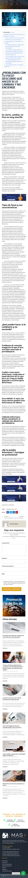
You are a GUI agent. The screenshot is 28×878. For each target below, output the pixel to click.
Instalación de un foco (11, 509)
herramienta (5, 431)
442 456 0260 (15, 826)
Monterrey (20, 820)
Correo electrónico (8, 566)
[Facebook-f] (4, 876)
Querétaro (15, 824)
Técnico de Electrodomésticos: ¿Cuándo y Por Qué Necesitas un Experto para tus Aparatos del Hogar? (13, 667)
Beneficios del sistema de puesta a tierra (13, 784)
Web (3, 574)
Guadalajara (10, 820)
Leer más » (5, 648)
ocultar (12, 32)
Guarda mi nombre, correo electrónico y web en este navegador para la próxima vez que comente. (14, 583)
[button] (7, 512)
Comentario (6, 543)
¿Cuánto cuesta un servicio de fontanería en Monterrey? (12, 699)
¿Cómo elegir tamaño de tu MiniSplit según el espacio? (14, 755)
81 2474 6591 (20, 821)
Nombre (4, 558)
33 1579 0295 (10, 821)
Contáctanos (16, 873)
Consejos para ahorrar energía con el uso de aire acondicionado (13, 636)
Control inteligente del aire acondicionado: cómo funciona (12, 727)
